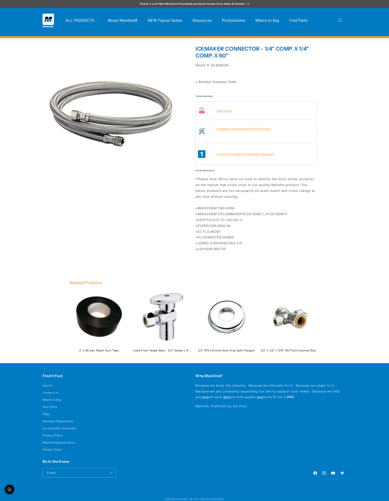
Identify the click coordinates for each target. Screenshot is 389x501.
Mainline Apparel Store (59, 442)
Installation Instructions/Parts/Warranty (243, 128)
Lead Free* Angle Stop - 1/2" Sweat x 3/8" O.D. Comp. (171, 350)
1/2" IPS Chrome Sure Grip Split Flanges (226, 350)
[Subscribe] (110, 473)
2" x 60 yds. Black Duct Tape (99, 350)
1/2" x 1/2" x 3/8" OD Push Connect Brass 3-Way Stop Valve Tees (306, 350)
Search (48, 385)
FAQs (46, 414)
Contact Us (51, 392)
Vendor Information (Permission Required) (245, 154)
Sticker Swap (52, 449)
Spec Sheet (224, 110)
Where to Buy (52, 399)
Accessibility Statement (59, 428)
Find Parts (50, 406)
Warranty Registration (58, 421)
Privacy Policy (53, 435)
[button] (340, 20)
